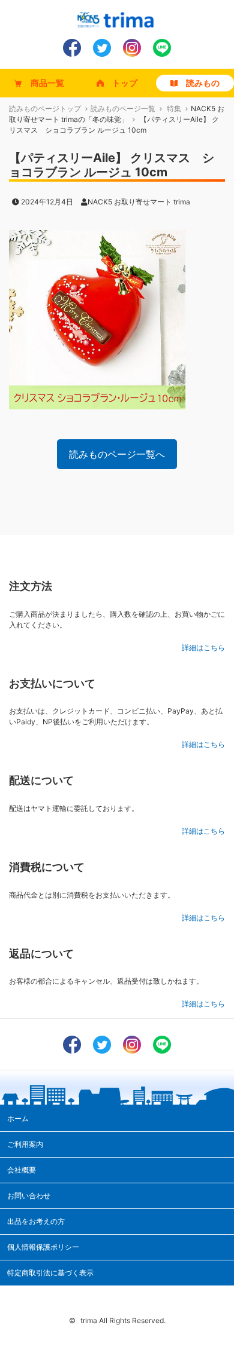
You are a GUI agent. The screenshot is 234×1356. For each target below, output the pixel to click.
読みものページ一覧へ (117, 454)
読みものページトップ (45, 108)
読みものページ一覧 (123, 108)
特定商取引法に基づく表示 (50, 1272)
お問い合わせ (28, 1195)
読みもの (203, 83)
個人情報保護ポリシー (43, 1246)
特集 (174, 108)
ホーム (18, 1118)
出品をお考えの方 (36, 1221)
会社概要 (21, 1169)
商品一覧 (47, 83)
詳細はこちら (203, 647)
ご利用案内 (25, 1144)
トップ (124, 83)
